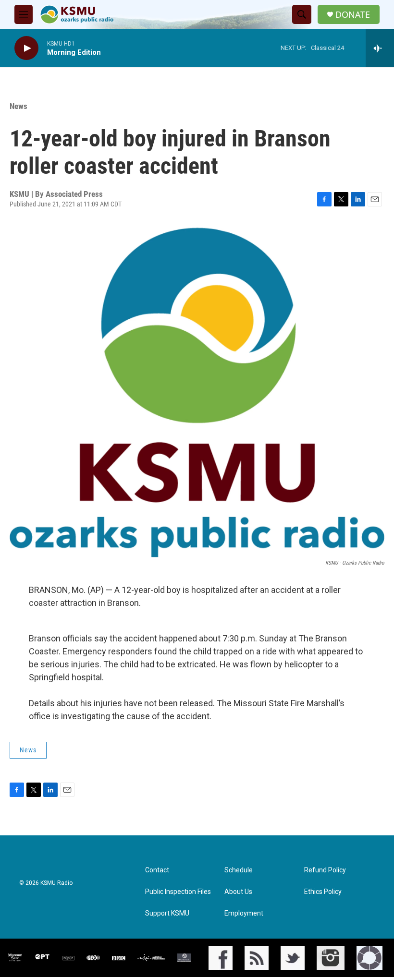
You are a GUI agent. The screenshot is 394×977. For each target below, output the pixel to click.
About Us (238, 891)
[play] (26, 48)
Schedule (238, 870)
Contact (157, 870)
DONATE (352, 15)
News (18, 106)
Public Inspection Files (178, 891)
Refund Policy (325, 870)
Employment (243, 913)
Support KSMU (167, 913)
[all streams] (380, 48)
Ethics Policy (323, 891)
